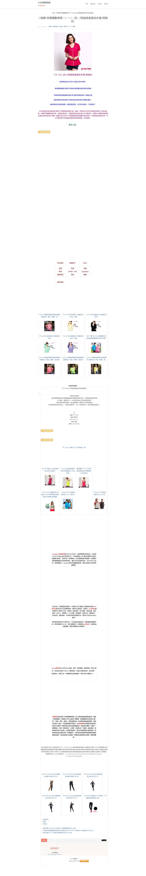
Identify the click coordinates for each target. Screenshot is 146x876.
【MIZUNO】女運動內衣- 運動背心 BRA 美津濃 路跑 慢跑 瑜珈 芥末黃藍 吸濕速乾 (50, 495)
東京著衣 (55, 26)
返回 (44, 840)
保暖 (65, 26)
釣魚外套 (46, 819)
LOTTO (70, 26)
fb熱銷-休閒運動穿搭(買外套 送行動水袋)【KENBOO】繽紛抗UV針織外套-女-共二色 (68, 830)
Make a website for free (74, 861)
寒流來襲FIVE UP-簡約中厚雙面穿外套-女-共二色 (57, 832)
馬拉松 (61, 26)
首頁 (53, 13)
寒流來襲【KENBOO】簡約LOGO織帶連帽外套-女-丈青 (59, 828)
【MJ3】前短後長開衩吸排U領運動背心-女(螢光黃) (68, 471)
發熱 (74, 26)
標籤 (50, 26)
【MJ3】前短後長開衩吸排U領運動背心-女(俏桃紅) (83, 471)
